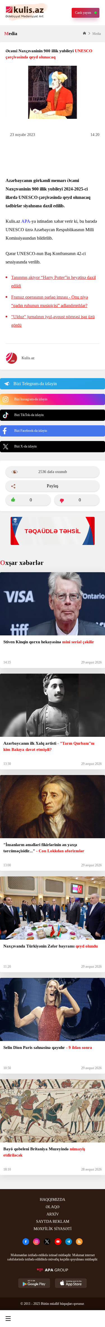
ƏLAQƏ (52, 1207)
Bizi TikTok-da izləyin (29, 415)
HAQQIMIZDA (52, 1200)
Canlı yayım (83, 13)
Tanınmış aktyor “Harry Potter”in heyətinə (53, 281)
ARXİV (52, 1214)
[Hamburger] (8, 1318)
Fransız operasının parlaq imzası (49, 301)
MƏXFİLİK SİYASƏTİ (53, 1229)
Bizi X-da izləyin (25, 446)
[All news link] (96, 1318)
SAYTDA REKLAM (52, 1221)
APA (25, 221)
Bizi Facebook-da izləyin (30, 431)
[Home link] (51, 1318)
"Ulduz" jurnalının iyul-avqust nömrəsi (53, 321)
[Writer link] (73, 1318)
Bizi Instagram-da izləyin (30, 399)
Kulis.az (28, 358)
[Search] (29, 1318)
